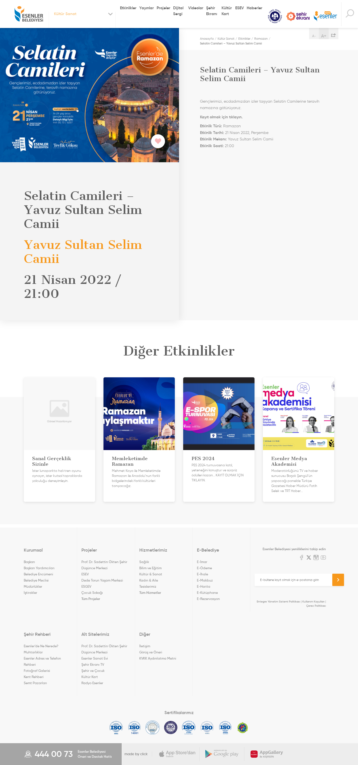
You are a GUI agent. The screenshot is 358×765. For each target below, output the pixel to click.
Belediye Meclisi (36, 580)
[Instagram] (316, 558)
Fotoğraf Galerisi (37, 671)
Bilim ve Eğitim (150, 568)
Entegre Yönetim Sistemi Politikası (278, 601)
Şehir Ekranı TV (298, 16)
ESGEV (86, 586)
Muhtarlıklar (33, 652)
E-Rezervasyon (208, 599)
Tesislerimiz (147, 586)
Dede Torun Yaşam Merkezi (102, 580)
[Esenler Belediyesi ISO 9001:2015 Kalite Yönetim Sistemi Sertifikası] (116, 727)
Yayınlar (146, 7)
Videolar (195, 7)
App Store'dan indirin (177, 754)
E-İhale (202, 574)
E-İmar (202, 562)
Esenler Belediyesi (29, 14)
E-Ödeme (204, 568)
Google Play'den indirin (222, 754)
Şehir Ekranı (211, 10)
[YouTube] (323, 558)
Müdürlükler (33, 586)
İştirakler (30, 592)
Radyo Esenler (325, 16)
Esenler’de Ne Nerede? (41, 646)
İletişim (144, 646)
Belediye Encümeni (38, 574)
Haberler (254, 7)
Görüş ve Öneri (150, 652)
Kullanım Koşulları (313, 601)
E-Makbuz (205, 580)
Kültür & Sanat (150, 574)
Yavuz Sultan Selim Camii (250, 139)
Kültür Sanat (275, 16)
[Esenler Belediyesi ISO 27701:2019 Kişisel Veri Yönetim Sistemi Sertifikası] (170, 727)
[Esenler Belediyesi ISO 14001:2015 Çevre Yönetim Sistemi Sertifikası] (134, 727)
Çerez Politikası (316, 606)
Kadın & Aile (148, 580)
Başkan (29, 562)
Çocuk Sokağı (92, 592)
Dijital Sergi (178, 10)
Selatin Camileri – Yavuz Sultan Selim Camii (231, 43)
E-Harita (203, 586)
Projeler (163, 7)
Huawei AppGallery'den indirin (266, 754)
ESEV (239, 7)
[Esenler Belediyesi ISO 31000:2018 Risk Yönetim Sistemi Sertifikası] (189, 727)
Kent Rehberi (34, 677)
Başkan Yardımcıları (39, 568)
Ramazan (261, 39)
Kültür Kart (227, 10)
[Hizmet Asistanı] (349, 14)
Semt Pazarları (35, 683)
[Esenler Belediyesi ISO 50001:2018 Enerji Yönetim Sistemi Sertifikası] (225, 727)
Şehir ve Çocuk (93, 671)
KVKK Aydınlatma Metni (157, 658)
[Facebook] (301, 558)
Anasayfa (207, 39)
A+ (323, 36)
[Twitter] (308, 558)
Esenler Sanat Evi (94, 658)
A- (314, 36)
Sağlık (144, 562)
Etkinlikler (128, 7)
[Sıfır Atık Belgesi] (243, 727)
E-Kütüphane (207, 592)
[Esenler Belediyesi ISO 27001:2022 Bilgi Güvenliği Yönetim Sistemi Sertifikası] (152, 727)
